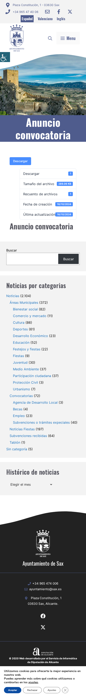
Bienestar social (25, 309)
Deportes (20, 329)
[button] (50, 38)
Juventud (20, 362)
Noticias (12, 296)
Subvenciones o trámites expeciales (41, 422)
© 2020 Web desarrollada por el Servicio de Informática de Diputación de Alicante (43, 660)
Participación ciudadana (32, 376)
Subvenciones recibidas (28, 436)
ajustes (33, 682)
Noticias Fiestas (22, 429)
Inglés (61, 18)
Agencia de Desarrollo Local (35, 402)
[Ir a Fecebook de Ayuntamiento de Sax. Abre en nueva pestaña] (43, 616)
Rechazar (32, 690)
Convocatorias (21, 396)
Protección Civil (25, 382)
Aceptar (12, 690)
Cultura (18, 322)
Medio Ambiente (26, 369)
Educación (21, 342)
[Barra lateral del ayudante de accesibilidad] (5, 57)
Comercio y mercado (29, 316)
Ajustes (52, 690)
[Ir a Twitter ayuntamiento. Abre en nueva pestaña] (70, 11)
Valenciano (45, 18)
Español (27, 18)
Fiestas (18, 356)
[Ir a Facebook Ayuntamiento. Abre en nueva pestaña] (58, 11)
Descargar (20, 161)
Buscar (11, 250)
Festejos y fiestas (26, 349)
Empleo (19, 416)
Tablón (15, 442)
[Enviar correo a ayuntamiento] (47, 11)
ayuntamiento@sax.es (45, 589)
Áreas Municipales (24, 302)
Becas (17, 409)
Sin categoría (16, 449)
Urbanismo (21, 389)
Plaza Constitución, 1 (46, 598)
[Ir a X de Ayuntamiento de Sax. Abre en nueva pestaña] (43, 627)
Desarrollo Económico (30, 336)
